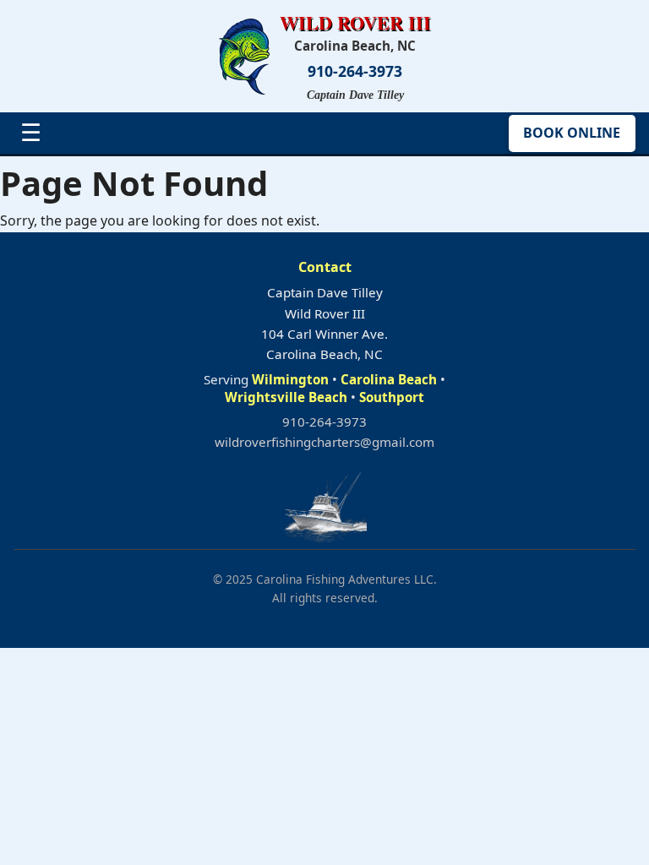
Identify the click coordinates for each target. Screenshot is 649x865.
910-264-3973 (355, 71)
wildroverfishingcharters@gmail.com (324, 441)
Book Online (571, 132)
